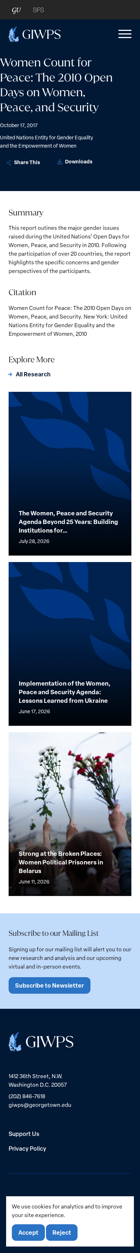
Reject (61, 1232)
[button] (123, 34)
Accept (28, 1232)
